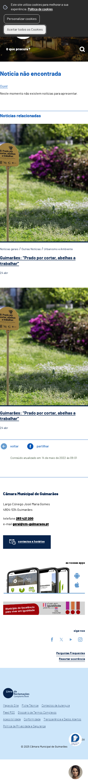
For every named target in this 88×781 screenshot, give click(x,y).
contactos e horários (31, 541)
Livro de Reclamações (16, 693)
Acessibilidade (12, 719)
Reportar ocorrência (72, 659)
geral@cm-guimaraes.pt (31, 524)
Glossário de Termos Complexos (37, 712)
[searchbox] (44, 49)
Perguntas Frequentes (70, 653)
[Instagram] (80, 639)
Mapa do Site (11, 705)
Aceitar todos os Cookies (25, 29)
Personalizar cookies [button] (22, 19)
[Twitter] (61, 639)
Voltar (14, 446)
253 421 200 (24, 518)
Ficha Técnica (30, 705)
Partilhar (43, 446)
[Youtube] (71, 639)
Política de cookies (40, 9)
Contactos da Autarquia (56, 705)
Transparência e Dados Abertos (62, 719)
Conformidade (32, 719)
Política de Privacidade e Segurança (24, 726)
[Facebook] (52, 639)
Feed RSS (9, 712)
